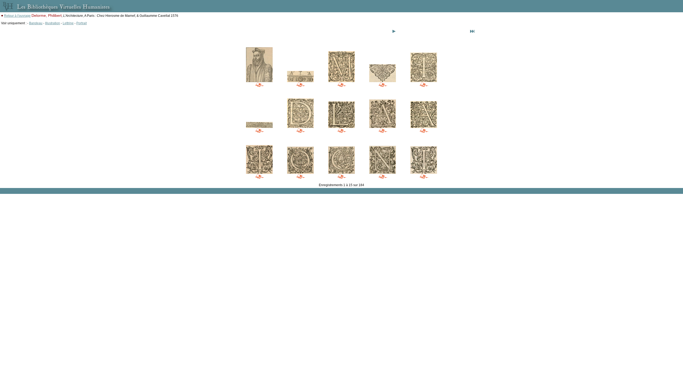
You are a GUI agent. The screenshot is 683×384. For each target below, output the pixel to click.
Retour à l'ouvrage (17, 16)
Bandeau (35, 23)
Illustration (52, 23)
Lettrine (68, 23)
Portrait (81, 23)
